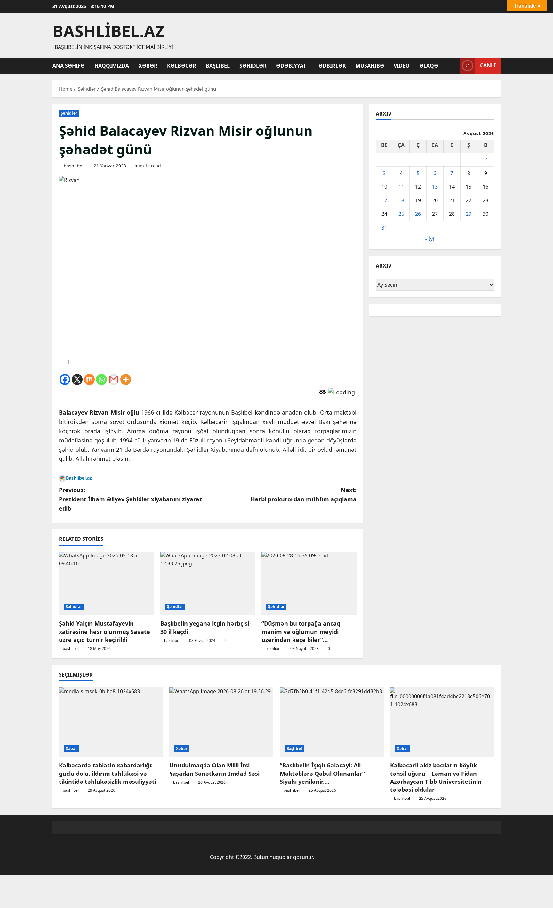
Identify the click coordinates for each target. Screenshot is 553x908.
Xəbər (148, 65)
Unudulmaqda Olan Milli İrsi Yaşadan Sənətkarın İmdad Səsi (214, 769)
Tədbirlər (331, 65)
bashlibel (74, 166)
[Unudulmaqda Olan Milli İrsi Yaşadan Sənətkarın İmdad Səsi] (221, 722)
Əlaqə (428, 65)
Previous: (130, 499)
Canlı (488, 65)
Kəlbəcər (181, 65)
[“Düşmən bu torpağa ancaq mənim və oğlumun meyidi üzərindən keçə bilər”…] (309, 583)
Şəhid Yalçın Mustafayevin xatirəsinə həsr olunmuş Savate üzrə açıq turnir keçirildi (104, 631)
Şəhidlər (253, 65)
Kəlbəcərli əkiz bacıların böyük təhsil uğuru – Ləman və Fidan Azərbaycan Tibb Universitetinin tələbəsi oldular (436, 777)
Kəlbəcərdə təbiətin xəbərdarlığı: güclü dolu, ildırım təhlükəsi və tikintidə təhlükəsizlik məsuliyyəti (107, 773)
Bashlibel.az (108, 31)
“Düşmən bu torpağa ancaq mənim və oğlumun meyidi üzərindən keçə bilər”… (300, 631)
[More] (125, 379)
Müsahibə (370, 65)
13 (435, 186)
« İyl (429, 238)
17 (384, 200)
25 (401, 213)
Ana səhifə (68, 65)
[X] (77, 379)
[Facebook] (65, 379)
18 (401, 200)
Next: (304, 494)
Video (402, 65)
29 (468, 213)
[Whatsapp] (101, 379)
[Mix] (89, 379)
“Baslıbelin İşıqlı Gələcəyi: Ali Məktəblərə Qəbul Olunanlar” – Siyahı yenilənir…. (324, 773)
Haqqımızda (111, 65)
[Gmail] (113, 379)
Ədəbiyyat (291, 65)
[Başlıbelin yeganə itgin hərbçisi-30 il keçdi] (207, 583)
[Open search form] (453, 66)
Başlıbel (218, 65)
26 (418, 213)
